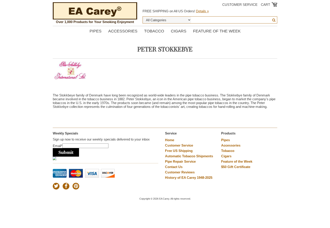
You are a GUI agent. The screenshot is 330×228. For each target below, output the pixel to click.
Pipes (95, 31)
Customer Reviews (180, 172)
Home (169, 140)
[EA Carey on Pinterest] (76, 186)
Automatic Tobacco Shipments (189, 156)
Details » (202, 11)
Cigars (178, 31)
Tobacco (154, 31)
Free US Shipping (179, 151)
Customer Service (239, 4)
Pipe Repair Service (180, 161)
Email (57, 146)
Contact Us (174, 167)
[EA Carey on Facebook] (66, 186)
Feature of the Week (217, 31)
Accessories (122, 31)
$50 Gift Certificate (235, 167)
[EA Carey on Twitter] (56, 186)
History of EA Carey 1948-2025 (188, 177)
